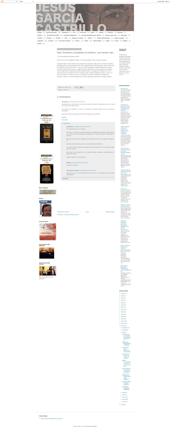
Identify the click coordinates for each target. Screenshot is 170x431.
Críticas (92, 32)
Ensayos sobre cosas (111, 35)
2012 (122, 325)
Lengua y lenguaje (119, 38)
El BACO (39, 35)
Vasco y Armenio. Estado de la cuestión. (125, 247)
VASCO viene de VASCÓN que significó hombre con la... (126, 337)
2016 (122, 316)
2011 (122, 404)
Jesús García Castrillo (72, 170)
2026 (122, 293)
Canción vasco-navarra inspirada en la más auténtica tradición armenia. (126, 151)
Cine (74, 32)
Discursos (110, 32)
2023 (122, 300)
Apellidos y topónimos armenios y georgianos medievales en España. (125, 224)
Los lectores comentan (64, 41)
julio (123, 332)
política (108, 41)
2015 (122, 319)
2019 (122, 309)
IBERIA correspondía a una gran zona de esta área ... (126, 363)
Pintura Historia (97, 41)
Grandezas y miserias (77, 38)
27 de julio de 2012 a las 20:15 (87, 170)
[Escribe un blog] (77, 87)
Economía (120, 32)
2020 (122, 307)
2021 (122, 305)
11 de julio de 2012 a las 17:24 (82, 126)
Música (77, 41)
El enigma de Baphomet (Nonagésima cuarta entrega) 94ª (126, 268)
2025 (122, 296)
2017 (122, 314)
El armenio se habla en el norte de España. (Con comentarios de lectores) (125, 107)
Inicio (87, 212)
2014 (122, 321)
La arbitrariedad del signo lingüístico (126, 383)
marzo (124, 397)
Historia (90, 38)
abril (123, 394)
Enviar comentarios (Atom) (72, 214)
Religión (125, 41)
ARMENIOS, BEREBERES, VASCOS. (126, 344)
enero (124, 401)
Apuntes (39, 32)
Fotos (66, 38)
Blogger (95, 426)
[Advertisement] (45, 78)
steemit (39, 43)
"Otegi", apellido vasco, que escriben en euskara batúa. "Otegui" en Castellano (125, 130)
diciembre (125, 327)
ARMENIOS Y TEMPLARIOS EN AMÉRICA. (126, 377)
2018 (122, 312)
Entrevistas (124, 35)
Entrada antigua (110, 212)
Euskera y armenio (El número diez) (126, 205)
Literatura (50, 41)
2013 (122, 323)
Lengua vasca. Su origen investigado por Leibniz (126, 171)
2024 (122, 298)
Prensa (117, 41)
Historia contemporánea (103, 38)
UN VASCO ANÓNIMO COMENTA (125, 388)
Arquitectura (65, 32)
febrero (124, 399)
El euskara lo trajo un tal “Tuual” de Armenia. (125, 356)
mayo (124, 392)
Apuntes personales (51, 32)
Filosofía (58, 38)
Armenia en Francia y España (125, 189)
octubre (124, 330)
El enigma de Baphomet (70, 35)
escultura (39, 38)
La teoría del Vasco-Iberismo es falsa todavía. (126, 349)
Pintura (86, 41)
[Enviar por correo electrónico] (75, 87)
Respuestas (66, 123)
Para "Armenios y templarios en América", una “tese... (126, 370)
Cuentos (101, 32)
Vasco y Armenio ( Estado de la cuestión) (51, 418)
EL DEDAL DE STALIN (53, 35)
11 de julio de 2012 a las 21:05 (80, 162)
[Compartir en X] (79, 87)
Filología (49, 38)
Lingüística (40, 41)
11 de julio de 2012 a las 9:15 (77, 101)
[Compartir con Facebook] (81, 87)
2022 (122, 302)
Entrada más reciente (63, 212)
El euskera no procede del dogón (126, 89)
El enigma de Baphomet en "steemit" (91, 35)
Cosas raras (83, 32)
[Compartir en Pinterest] (83, 87)
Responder (65, 120)
